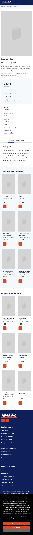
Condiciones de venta (7, 433)
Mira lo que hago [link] (9, 133)
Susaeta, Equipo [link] (8, 62)
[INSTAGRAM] (7, 420)
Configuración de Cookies (8, 442)
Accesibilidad (5, 461)
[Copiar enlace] (19, 100)
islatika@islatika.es (7, 482)
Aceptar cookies (16, 523)
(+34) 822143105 (7, 479)
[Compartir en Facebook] (5, 100)
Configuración (16, 531)
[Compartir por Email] (15, 100)
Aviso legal (4, 430)
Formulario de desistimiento (9, 457)
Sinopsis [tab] (11, 141)
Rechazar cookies (16, 527)
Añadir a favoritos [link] (10, 93)
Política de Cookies (6, 439)
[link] (4, 206)
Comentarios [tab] (20, 141)
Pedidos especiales (6, 454)
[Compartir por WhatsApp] (12, 100)
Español (8, 6)
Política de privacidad (7, 436)
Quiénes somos (5, 451)
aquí (12, 518)
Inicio (3, 6)
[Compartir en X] (8, 100)
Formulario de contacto (8, 486)
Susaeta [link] (6, 110)
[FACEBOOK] (3, 420)
